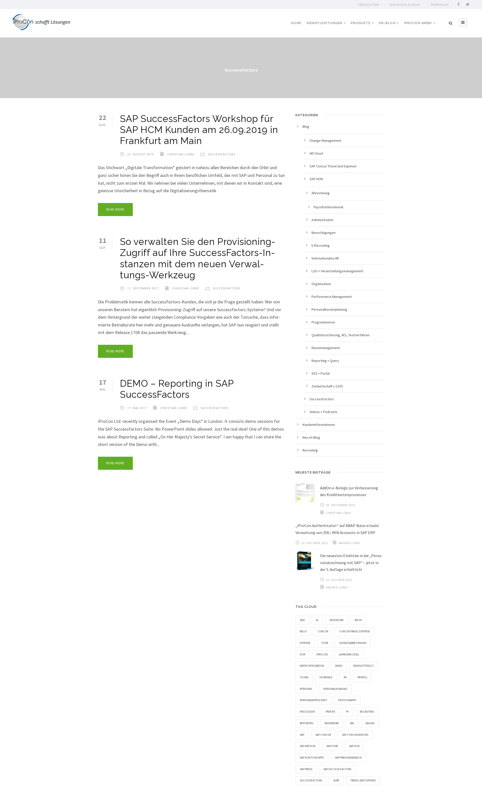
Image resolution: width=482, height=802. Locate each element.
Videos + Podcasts (323, 412)
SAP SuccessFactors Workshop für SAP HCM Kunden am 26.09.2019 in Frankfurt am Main (199, 130)
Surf (336, 780)
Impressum (440, 5)
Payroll (362, 677)
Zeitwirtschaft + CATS (327, 386)
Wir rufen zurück (405, 5)
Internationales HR (325, 258)
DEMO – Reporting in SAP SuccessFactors (177, 389)
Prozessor (307, 711)
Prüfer (330, 711)
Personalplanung (335, 689)
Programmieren (323, 322)
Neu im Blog (311, 437)
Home (296, 23)
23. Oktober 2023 (339, 580)
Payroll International (328, 207)
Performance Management (332, 296)
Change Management (325, 140)
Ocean (304, 677)
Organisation (321, 284)
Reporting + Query (325, 360)
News (338, 665)
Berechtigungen (324, 232)
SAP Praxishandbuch (348, 757)
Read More (115, 209)
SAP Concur (323, 735)
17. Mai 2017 (137, 408)
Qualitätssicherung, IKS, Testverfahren (341, 335)
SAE (352, 723)
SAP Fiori (332, 746)
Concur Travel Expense (354, 631)
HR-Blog (387, 23)
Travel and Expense (363, 780)
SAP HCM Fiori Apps (312, 757)
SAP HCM (316, 179)
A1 (317, 620)
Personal (306, 689)
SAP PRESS (306, 769)
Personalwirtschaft (313, 700)
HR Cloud (316, 153)
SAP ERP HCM (307, 746)
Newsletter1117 (363, 665)
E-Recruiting (321, 245)
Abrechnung (321, 193)
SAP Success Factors (337, 769)
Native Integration (312, 665)
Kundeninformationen (319, 424)
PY (347, 711)
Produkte (360, 23)
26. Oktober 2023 (314, 543)
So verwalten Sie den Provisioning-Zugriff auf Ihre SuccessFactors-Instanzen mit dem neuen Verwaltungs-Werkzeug (197, 258)
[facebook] (458, 4)
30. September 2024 (340, 505)
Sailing (370, 723)
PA (345, 677)
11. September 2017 (143, 288)
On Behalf (326, 677)
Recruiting (310, 450)
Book (358, 620)
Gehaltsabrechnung (353, 643)
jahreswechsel (349, 654)
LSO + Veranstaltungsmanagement (337, 271)
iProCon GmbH (418, 23)
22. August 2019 (140, 154)
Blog (306, 126)
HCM (302, 654)
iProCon (322, 654)
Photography (347, 700)
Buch (303, 631)
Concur (323, 631)
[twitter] (467, 4)
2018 (302, 620)
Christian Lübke (180, 154)
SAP (302, 735)
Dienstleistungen (324, 23)
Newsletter (368, 5)
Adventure (337, 620)
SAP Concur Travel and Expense (333, 166)
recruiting (367, 711)
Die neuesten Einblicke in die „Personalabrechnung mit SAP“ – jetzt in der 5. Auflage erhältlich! (351, 562)
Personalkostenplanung (329, 309)
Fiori (325, 643)
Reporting (307, 723)
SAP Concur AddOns (355, 735)
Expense (305, 643)
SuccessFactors (221, 154)
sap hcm (354, 746)
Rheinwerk (332, 723)
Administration (322, 220)
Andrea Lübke (349, 543)
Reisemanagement (326, 348)
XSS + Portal (321, 373)
